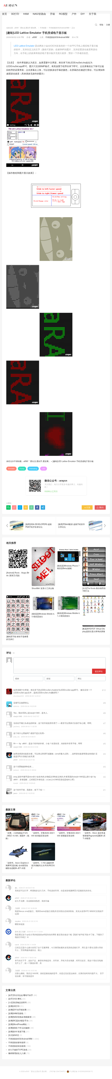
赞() (100, 507)
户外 (74, 13)
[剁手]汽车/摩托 (14, 998)
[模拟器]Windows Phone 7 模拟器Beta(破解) (68, 567)
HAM (26, 13)
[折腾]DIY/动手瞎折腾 (17, 1009)
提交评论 (99, 671)
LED (43, 468)
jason (15, 793)
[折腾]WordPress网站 (17, 1024)
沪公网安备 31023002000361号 (81, 1071)
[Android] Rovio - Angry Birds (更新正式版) (17, 574)
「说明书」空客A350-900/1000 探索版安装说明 (69, 834)
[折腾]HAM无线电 (15, 1013)
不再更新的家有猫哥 (17, 1042)
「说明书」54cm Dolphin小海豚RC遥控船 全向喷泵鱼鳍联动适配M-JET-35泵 (17, 865)
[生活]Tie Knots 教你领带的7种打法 (94, 589)
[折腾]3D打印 (14, 1006)
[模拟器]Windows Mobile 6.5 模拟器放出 (43, 615)
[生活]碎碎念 (13, 1035)
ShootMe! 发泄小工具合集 (43, 588)
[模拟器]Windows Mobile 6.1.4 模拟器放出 (68, 614)
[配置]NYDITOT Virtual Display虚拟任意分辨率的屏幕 (93, 630)
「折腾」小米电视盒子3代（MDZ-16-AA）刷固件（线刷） (17, 835)
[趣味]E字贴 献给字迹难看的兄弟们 (17, 638)
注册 (108, 24)
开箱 (52, 13)
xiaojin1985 (17, 716)
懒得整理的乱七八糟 (17, 1053)
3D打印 (15, 13)
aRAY (34, 37)
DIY (83, 13)
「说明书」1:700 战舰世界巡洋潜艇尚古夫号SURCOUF (43, 865)
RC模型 (63, 13)
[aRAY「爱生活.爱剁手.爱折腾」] (10, 5)
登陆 (101, 24)
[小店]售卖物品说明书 (17, 1002)
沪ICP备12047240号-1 (57, 1071)
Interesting (33, 468)
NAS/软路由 (39, 13)
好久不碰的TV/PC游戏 (17, 1049)
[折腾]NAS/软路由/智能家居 (20, 1016)
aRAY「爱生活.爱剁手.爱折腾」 (26, 28)
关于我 (92, 13)
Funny (22, 468)
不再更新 (43, 28)
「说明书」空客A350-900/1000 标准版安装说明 (43, 834)
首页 (4, 13)
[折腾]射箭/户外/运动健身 (19, 1027)
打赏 (87, 507)
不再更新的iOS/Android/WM (59, 28)
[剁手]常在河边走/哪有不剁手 (20, 995)
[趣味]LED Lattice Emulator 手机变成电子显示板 (73, 461)
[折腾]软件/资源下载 (16, 1031)
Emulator (11, 468)
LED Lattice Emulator (24, 45)
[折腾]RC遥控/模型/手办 (18, 1020)
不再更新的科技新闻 (17, 1046)
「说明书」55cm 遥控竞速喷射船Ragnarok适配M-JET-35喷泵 (94, 835)
